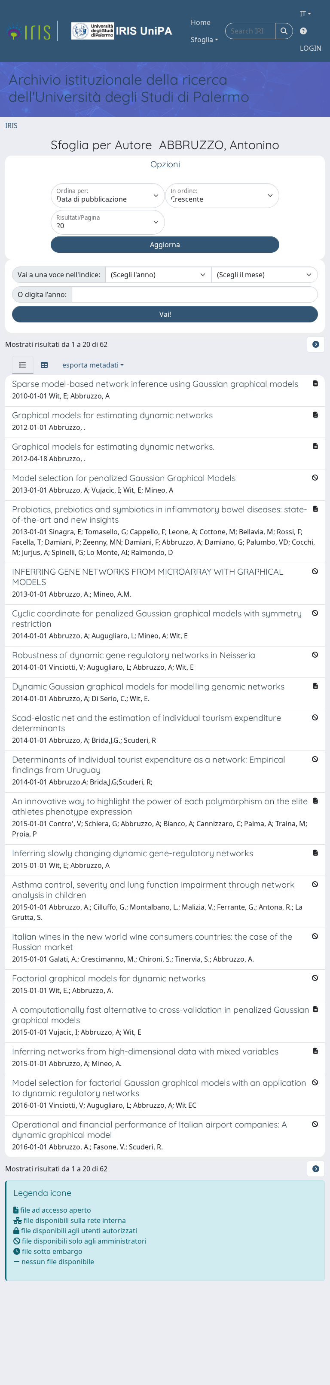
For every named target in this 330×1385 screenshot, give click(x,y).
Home (201, 22)
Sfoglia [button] (202, 39)
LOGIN (310, 48)
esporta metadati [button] (90, 365)
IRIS (11, 125)
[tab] (23, 365)
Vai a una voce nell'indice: (59, 274)
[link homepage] (31, 31)
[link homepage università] (122, 31)
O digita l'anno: (42, 294)
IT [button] (303, 13)
